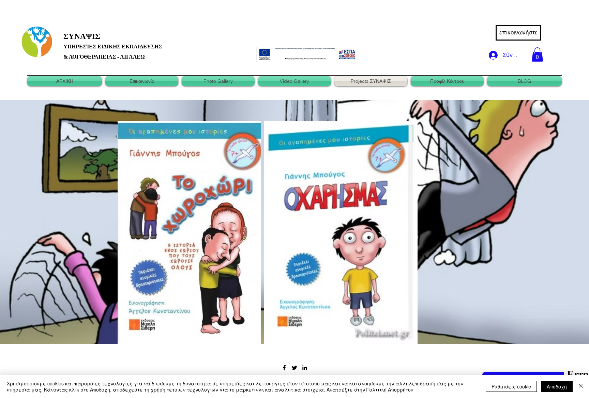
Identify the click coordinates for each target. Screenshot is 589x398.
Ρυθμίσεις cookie (511, 386)
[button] (537, 54)
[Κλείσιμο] (581, 386)
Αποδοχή (557, 386)
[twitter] (294, 367)
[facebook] (284, 367)
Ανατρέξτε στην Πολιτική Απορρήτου (370, 389)
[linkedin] (304, 367)
